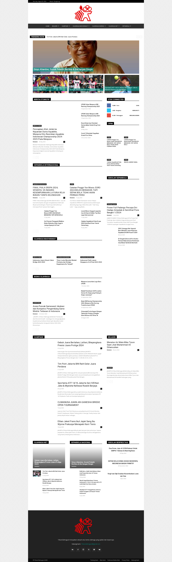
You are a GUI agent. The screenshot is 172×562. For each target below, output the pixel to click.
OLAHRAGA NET (113, 26)
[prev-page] (34, 157)
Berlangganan (134, 115)
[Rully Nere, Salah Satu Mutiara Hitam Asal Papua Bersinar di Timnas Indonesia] (74, 473)
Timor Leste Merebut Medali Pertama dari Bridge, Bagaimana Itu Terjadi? (67, 262)
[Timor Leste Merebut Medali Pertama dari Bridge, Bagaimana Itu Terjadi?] (67, 250)
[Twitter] (89, 550)
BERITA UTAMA (37, 125)
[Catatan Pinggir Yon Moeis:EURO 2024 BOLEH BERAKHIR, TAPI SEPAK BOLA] (38, 213)
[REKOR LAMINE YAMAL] (131, 155)
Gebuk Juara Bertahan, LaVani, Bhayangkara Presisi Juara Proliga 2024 (48, 462)
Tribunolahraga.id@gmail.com (90, 544)
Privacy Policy (125, 560)
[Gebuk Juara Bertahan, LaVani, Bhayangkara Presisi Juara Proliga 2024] (50, 84)
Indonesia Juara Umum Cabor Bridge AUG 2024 (43, 261)
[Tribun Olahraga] (86, 13)
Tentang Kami (94, 560)
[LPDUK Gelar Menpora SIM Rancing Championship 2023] (75, 106)
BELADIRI (54, 26)
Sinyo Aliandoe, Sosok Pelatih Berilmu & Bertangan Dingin (65, 37)
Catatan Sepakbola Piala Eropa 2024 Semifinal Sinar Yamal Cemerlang (91, 223)
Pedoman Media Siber (114, 560)
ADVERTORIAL (36, 303)
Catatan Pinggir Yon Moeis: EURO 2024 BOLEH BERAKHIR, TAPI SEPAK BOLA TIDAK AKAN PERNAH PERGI (85, 191)
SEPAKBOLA (125, 26)
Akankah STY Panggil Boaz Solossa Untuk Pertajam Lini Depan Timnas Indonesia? (90, 491)
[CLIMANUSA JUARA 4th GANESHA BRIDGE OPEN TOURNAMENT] (44, 408)
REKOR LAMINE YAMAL (131, 162)
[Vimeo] (94, 550)
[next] (141, 37)
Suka (137, 105)
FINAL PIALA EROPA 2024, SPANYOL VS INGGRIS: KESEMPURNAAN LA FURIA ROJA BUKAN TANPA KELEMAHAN (49, 191)
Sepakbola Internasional (39, 184)
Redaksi (35, 141)
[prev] (137, 37)
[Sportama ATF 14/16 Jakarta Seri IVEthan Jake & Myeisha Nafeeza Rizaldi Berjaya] (122, 84)
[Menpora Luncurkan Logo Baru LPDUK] (75, 284)
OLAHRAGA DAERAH (98, 26)
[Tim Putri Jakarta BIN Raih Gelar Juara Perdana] (86, 84)
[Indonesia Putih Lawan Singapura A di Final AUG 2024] (91, 250)
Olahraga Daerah (112, 204)
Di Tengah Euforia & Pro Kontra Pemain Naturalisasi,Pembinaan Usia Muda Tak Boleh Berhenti (128, 241)
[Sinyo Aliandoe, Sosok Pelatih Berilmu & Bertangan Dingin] (86, 57)
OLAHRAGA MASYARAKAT (80, 26)
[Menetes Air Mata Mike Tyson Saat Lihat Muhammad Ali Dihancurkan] (123, 361)
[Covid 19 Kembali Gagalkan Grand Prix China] (75, 135)
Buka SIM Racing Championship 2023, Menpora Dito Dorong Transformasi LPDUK (91, 303)
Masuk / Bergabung (55, 1)
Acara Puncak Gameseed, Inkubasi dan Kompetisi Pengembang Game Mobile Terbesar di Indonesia (48, 308)
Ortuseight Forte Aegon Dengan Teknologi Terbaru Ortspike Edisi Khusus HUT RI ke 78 (91, 313)
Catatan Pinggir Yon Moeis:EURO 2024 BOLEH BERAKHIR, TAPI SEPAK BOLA (53, 213)
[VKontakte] (99, 550)
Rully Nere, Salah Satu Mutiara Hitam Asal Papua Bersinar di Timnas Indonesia (90, 473)
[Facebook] (78, 550)
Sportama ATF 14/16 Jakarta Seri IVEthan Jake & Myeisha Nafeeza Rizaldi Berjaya (52, 481)
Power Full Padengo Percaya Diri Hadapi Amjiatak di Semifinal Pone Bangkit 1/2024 (123, 210)
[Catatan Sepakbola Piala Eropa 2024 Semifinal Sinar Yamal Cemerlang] (75, 223)
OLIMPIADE (65, 26)
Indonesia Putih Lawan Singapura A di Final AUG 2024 (91, 261)
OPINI (71, 184)
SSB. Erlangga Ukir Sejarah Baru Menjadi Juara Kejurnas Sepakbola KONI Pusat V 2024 (127, 230)
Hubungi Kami (135, 560)
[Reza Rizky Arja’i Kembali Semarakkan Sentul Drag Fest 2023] (75, 125)
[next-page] (37, 157)
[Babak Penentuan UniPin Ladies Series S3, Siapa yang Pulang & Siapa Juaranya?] (75, 293)
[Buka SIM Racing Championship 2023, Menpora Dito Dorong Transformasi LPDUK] (75, 303)
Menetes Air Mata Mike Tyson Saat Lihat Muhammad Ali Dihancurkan (121, 344)
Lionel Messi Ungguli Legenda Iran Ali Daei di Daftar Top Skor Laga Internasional (91, 213)
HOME (47, 26)
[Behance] (73, 550)
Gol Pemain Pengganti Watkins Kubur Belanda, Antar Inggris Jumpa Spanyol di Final (54, 223)
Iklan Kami (103, 560)
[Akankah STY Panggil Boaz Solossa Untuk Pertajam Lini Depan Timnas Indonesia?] (74, 492)
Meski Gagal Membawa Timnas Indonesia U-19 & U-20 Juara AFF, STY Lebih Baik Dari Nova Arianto (91, 482)
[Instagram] (83, 550)
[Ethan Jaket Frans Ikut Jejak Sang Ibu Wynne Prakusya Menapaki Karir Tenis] (44, 428)
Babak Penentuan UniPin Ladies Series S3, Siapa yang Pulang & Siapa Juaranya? (91, 293)
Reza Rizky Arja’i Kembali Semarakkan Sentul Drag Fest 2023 (90, 125)
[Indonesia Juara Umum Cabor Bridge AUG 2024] (44, 250)
